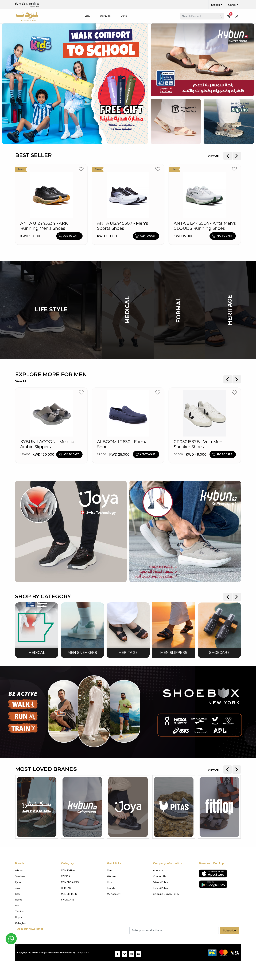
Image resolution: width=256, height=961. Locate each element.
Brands (111, 888)
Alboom (19, 870)
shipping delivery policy (166, 893)
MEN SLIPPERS (69, 893)
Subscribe (229, 930)
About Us (158, 870)
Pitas (18, 893)
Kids (124, 16)
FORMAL (178, 310)
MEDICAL (127, 310)
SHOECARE (67, 899)
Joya (18, 888)
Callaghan (20, 923)
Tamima (19, 911)
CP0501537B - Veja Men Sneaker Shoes (166, 444)
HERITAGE (229, 310)
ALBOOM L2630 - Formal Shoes (91, 444)
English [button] (215, 4)
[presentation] (227, 156)
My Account (114, 893)
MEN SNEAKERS (70, 882)
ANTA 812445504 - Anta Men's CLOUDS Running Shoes (161, 226)
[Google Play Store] (213, 884)
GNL (17, 905)
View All (213, 156)
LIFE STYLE (51, 309)
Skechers (20, 876)
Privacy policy (160, 882)
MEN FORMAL (68, 870)
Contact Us (159, 876)
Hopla (18, 917)
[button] (88, 19)
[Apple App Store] (213, 874)
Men (87, 16)
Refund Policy (160, 888)
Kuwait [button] (232, 4)
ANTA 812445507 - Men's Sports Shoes (79, 226)
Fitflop (18, 899)
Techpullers (82, 952)
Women (105, 16)
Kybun (18, 882)
